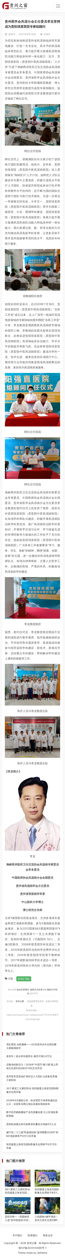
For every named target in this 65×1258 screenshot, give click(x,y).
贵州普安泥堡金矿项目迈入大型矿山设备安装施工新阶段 (31, 1078)
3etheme (42, 1252)
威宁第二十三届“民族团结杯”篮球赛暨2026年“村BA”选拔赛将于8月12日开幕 (32, 1134)
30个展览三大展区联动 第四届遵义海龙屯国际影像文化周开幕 (32, 1090)
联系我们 (32, 1235)
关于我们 (17, 1235)
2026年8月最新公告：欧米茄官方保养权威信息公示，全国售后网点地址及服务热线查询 (31, 1102)
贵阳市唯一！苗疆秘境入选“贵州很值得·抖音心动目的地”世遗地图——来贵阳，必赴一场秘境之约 (17, 1218)
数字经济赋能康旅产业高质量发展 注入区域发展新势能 (32, 1114)
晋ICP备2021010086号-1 (33, 1247)
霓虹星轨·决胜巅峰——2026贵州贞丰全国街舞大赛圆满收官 (32, 1046)
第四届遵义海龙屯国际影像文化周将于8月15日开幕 (32, 1146)
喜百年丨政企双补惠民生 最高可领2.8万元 (31, 1056)
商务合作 (48, 1235)
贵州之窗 (20, 1001)
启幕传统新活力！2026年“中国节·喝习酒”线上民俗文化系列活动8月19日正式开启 (32, 1066)
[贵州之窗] (15, 6)
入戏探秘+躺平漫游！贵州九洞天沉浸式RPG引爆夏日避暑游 (47, 1218)
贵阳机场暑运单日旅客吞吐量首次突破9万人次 (31, 1124)
